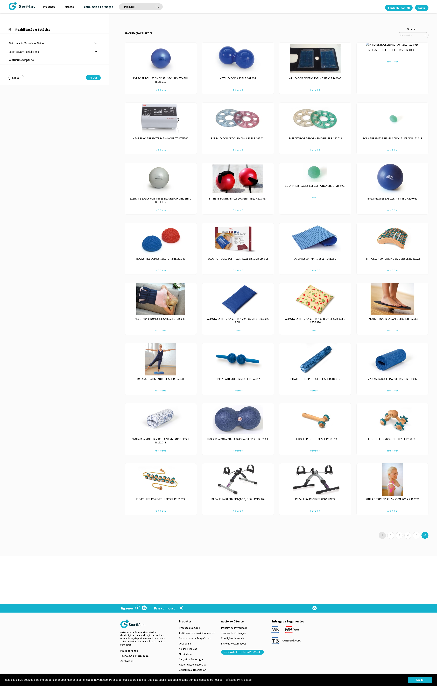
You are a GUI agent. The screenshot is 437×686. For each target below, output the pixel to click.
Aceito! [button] (420, 679)
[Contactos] (181, 608)
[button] (96, 43)
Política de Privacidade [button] (238, 679)
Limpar (16, 77)
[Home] (13, 6)
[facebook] (137, 608)
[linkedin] (144, 608)
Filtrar (93, 77)
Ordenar (412, 29)
